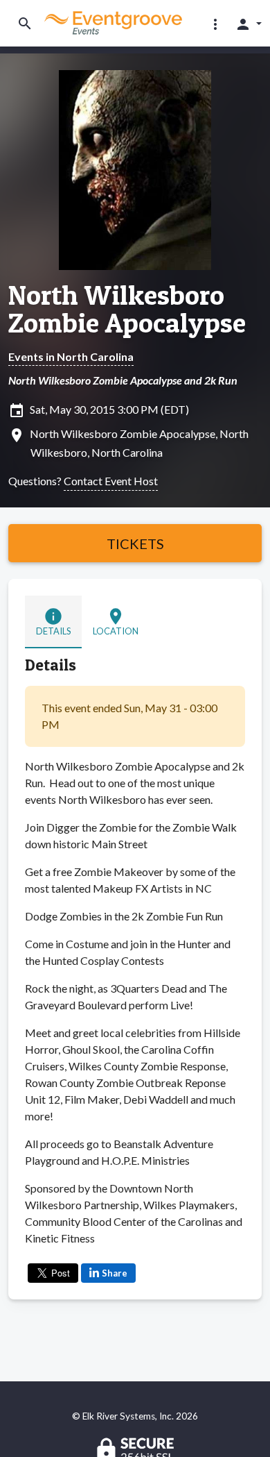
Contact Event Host (111, 480)
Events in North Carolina (71, 356)
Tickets (135, 543)
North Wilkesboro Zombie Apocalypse (127, 309)
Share (114, 1273)
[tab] (53, 622)
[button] (215, 23)
